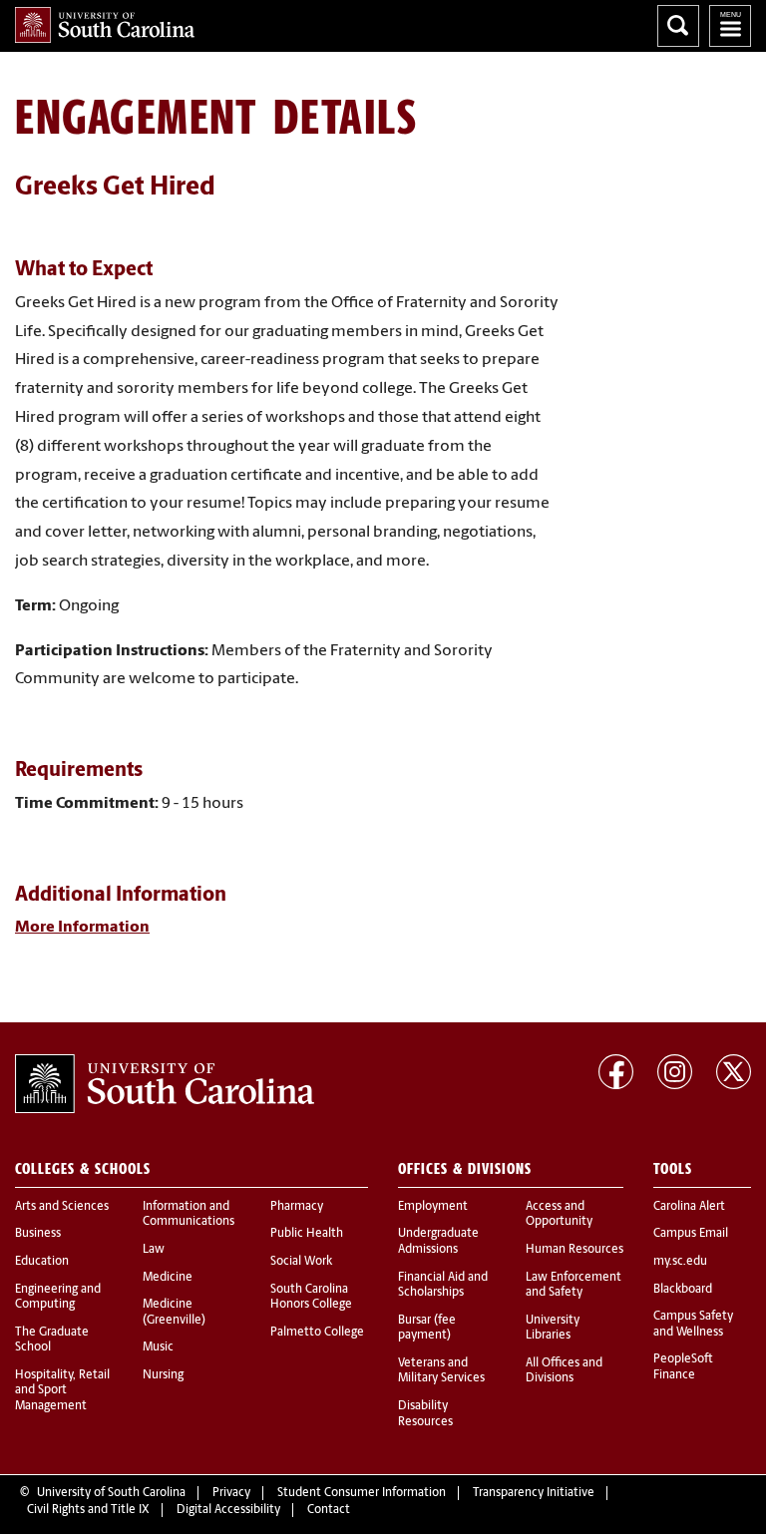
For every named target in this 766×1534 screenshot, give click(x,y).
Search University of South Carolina (678, 26)
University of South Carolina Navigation (730, 26)
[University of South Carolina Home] (104, 25)
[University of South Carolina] (164, 1084)
